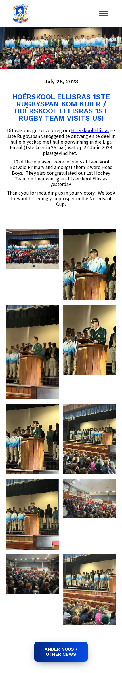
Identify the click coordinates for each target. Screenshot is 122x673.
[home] (19, 13)
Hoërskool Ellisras (90, 130)
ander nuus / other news (61, 651)
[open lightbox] (32, 249)
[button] (103, 14)
